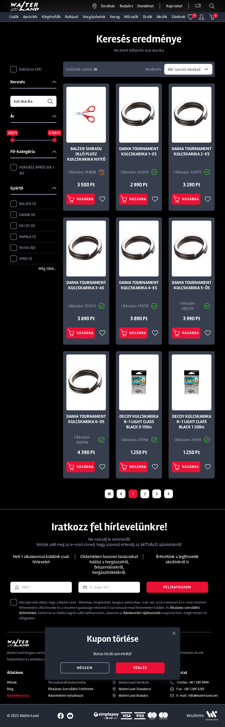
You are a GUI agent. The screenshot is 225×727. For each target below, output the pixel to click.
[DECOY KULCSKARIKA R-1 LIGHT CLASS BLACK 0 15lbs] (139, 382)
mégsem (85, 668)
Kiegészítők (51, 16)
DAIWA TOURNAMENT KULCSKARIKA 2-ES (191, 151)
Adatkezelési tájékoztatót (142, 613)
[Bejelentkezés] (201, 17)
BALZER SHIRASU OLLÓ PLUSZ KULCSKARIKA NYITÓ (86, 154)
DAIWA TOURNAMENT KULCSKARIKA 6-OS (86, 419)
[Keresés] (212, 6)
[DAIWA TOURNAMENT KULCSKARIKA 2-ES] (191, 115)
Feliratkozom (177, 587)
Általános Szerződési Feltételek (71, 689)
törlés (140, 668)
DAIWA (26, 214)
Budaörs (126, 6)
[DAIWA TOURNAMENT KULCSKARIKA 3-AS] (86, 248)
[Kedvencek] (191, 17)
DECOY (26, 225)
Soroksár (108, 6)
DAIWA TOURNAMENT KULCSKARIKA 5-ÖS (191, 285)
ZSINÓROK (178, 16)
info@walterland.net (203, 695)
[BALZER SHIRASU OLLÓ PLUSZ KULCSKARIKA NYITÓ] (86, 115)
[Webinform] (211, 715)
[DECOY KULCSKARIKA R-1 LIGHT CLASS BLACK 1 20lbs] (191, 382)
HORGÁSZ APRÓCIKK (36, 170)
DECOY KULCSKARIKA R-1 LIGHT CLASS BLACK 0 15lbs (138, 422)
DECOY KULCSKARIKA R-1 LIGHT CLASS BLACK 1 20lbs (191, 422)
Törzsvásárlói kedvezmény (67, 682)
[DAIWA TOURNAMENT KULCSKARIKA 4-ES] (139, 248)
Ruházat (71, 16)
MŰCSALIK (131, 16)
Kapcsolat (174, 6)
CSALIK (14, 16)
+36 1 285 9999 (198, 682)
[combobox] (188, 69)
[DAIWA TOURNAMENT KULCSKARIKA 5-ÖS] (191, 248)
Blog (10, 689)
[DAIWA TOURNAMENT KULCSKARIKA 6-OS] (86, 382)
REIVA (26, 247)
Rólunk (12, 682)
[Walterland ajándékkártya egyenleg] (198, 6)
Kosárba (85, 199)
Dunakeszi (145, 6)
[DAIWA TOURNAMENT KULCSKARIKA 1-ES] (139, 115)
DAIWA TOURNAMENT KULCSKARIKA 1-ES (139, 151)
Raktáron (29, 69)
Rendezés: (153, 69)
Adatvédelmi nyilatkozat (65, 695)
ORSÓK (147, 16)
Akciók (162, 16)
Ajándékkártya (18, 695)
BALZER (27, 203)
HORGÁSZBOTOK (94, 16)
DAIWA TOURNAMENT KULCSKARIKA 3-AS (86, 285)
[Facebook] (61, 716)
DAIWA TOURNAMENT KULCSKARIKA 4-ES (139, 285)
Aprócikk (30, 16)
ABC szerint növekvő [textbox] (184, 69)
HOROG (115, 16)
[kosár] (212, 17)
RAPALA (27, 236)
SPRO (25, 258)
